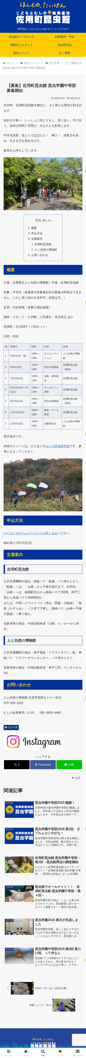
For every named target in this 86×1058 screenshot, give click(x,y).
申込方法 (36, 233)
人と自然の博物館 (46, 249)
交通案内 (36, 238)
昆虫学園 (13, 727)
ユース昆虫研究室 (58, 446)
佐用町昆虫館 (43, 244)
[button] (77, 693)
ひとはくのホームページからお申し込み (31, 533)
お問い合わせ (39, 255)
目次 (38, 220)
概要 (34, 228)
